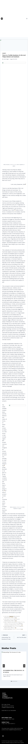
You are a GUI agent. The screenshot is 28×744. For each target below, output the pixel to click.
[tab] (11, 681)
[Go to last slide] (4, 665)
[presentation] (14, 659)
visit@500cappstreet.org (8, 707)
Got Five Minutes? (21, 636)
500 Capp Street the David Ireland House (13, 674)
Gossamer (11, 616)
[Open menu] (26, 19)
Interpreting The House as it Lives (6, 637)
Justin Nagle (6, 59)
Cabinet (4, 53)
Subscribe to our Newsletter (9, 710)
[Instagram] (3, 736)
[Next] (24, 665)
